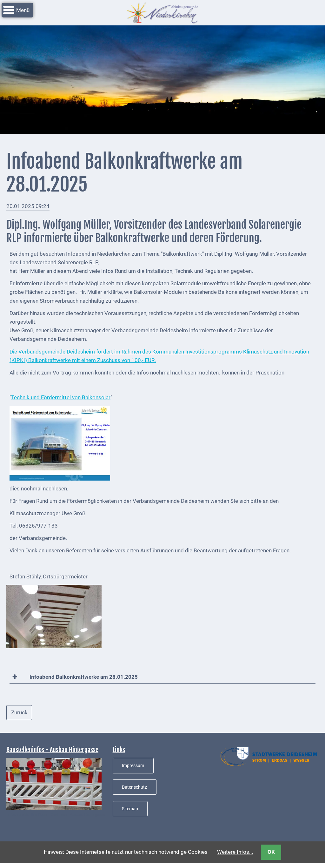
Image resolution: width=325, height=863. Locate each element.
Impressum (133, 765)
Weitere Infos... (235, 852)
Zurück (19, 712)
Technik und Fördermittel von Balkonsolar (60, 397)
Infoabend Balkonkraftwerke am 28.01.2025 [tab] (83, 677)
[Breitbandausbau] (54, 783)
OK (271, 852)
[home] (162, 12)
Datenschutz (134, 787)
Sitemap (130, 808)
